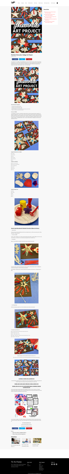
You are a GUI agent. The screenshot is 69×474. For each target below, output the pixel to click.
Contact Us (28, 465)
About (28, 464)
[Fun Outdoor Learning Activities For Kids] (37, 442)
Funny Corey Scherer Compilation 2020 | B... (19, 432)
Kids (12, 431)
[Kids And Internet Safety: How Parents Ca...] (16, 443)
